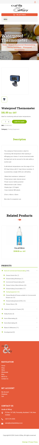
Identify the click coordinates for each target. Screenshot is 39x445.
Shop (3, 368)
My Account (5, 392)
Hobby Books (8, 314)
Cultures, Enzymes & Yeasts (12, 309)
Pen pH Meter (19, 248)
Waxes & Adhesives (10, 327)
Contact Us (4, 379)
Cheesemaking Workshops (13, 278)
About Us (4, 376)
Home (4, 45)
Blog (2, 374)
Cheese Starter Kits (11, 275)
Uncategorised (8, 332)
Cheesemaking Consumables (14, 288)
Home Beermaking (9, 323)
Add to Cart (19, 122)
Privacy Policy (33, 442)
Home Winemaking (9, 318)
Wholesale (4, 372)
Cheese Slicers (10, 304)
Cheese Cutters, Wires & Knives (15, 285)
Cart (2, 396)
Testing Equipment (14, 47)
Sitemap (24, 442)
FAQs (3, 370)
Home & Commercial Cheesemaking (21, 45)
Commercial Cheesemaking (14, 282)
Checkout (4, 394)
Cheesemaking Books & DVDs (14, 301)
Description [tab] (19, 139)
